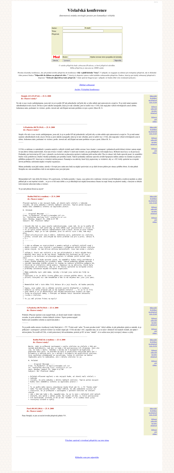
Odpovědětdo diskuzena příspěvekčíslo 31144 (153, 99)
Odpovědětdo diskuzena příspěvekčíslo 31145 (153, 130)
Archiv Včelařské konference (87, 89)
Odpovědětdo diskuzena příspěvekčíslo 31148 (153, 411)
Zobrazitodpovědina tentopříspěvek (154, 110)
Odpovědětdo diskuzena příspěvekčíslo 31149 (153, 311)
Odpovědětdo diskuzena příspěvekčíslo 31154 (153, 343)
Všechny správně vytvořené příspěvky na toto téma (87, 440)
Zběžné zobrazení (87, 84)
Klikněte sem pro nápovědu (87, 457)
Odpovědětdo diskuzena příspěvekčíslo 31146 (153, 199)
